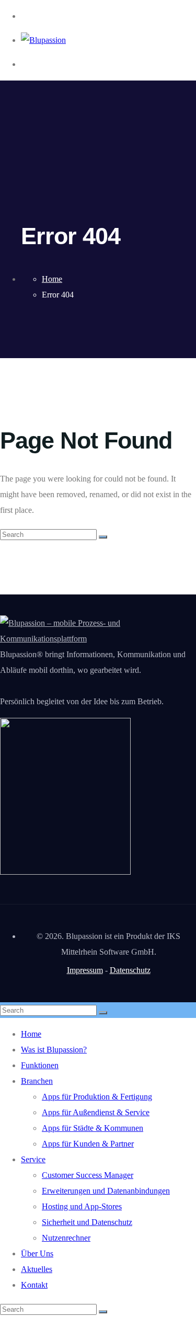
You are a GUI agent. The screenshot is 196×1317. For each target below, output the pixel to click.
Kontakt (34, 1284)
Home (31, 1033)
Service (33, 1159)
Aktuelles (36, 1269)
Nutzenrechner (66, 1237)
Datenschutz (130, 970)
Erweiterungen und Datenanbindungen (106, 1190)
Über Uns (37, 1253)
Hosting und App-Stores (82, 1206)
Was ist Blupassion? (54, 1049)
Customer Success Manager (87, 1175)
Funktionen (40, 1065)
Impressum (85, 970)
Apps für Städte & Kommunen (92, 1128)
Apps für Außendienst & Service (95, 1112)
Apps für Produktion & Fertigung (97, 1096)
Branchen (37, 1080)
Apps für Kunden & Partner (88, 1143)
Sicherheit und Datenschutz (87, 1222)
